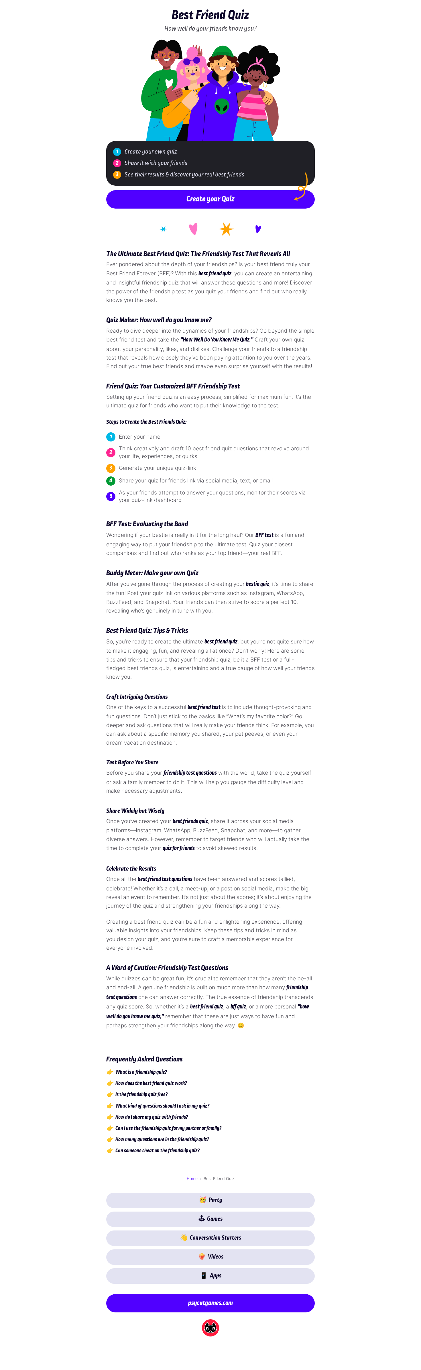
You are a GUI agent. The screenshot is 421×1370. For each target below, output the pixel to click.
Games (210, 1219)
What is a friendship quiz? (141, 1072)
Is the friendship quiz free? (141, 1095)
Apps (210, 1276)
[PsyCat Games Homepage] (210, 1328)
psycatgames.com (210, 1303)
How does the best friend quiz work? (151, 1084)
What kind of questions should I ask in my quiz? (162, 1106)
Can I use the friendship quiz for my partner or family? (168, 1128)
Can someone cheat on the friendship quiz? (157, 1151)
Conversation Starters (210, 1238)
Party (210, 1200)
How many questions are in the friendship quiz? (162, 1140)
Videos (210, 1257)
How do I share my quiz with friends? (151, 1117)
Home (192, 1178)
